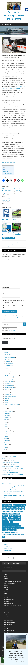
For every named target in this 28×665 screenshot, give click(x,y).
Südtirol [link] (7, 413)
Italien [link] (5, 408)
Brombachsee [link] (5, 509)
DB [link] (19, 509)
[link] (14, 2)
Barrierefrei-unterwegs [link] (9, 583)
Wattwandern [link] (20, 534)
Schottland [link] (6, 440)
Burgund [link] (7, 400)
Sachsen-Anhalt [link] (9, 385)
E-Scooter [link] (11, 511)
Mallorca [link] (7, 444)
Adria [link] (3, 505)
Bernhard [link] (16, 60)
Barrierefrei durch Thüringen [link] (11, 488)
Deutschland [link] (7, 354)
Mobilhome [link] (5, 519)
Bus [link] (22, 60)
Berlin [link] (6, 368)
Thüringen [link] (7, 389)
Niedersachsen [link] (8, 378)
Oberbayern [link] (9, 365)
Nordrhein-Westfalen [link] (10, 379)
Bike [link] (6, 426)
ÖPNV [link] (3, 536)
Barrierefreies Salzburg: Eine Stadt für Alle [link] (12, 474)
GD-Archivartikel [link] (8, 611)
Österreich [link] (6, 436)
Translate (13, 330)
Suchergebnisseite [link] (8, 603)
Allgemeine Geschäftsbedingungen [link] (12, 605)
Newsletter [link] (6, 601)
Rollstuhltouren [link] (8, 432)
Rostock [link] (4, 528)
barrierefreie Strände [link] (7, 507)
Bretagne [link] (7, 398)
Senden (5, 343)
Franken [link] (8, 361)
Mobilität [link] (6, 419)
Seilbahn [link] (7, 434)
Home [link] (5, 574)
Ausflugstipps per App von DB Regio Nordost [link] (14, 246)
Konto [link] (5, 618)
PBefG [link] (13, 237)
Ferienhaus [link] (5, 513)
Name (4, 281)
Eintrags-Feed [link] (7, 546)
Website (4, 294)
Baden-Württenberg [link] (10, 357)
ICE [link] (9, 517)
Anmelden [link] (6, 544)
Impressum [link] (6, 597)
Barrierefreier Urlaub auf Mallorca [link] (12, 489)
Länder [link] (5, 576)
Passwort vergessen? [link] (9, 620)
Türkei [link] (5, 447)
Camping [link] (15, 509)
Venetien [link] (7, 417)
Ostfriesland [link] (5, 521)
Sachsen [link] (7, 383)
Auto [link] (6, 422)
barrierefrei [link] (22, 505)
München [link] (17, 519)
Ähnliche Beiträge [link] (8, 173)
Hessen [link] (6, 374)
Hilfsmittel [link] (7, 430)
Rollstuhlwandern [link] (16, 526)
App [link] (7, 505)
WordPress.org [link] (7, 550)
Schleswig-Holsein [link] (9, 387)
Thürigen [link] (12, 534)
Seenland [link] (21, 528)
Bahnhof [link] (15, 505)
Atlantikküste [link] (8, 394)
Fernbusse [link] (7, 237)
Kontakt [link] (6, 585)
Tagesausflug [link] (5, 534)
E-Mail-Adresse (6, 287)
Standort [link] (6, 607)
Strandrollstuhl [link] (11, 530)
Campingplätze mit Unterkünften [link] (13, 581)
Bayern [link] (6, 359)
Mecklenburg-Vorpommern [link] (11, 376)
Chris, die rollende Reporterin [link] (11, 472)
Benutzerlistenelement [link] (9, 630)
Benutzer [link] (6, 628)
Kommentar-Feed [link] (8, 548)
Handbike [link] (4, 517)
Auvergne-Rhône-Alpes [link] (10, 396)
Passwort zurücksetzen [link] (9, 622)
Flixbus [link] (17, 513)
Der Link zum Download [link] (8, 162)
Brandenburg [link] (8, 370)
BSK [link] (3, 237)
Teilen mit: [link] (5, 171)
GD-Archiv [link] (6, 609)
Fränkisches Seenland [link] (14, 515)
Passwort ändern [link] (8, 624)
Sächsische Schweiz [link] (7, 532)
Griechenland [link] (7, 407)
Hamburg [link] (7, 372)
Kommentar (5, 260)
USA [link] (5, 449)
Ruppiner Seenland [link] (12, 528)
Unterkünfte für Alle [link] (9, 599)
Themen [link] (6, 578)
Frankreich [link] (6, 392)
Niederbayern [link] (9, 363)
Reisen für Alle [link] (6, 526)
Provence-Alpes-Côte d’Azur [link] (12, 404)
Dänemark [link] (6, 352)
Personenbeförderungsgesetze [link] (10, 524)
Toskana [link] (7, 415)
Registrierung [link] (7, 615)
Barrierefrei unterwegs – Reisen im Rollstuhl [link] (14, 15)
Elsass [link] (6, 402)
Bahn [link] (6, 424)
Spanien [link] (6, 442)
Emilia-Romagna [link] (9, 411)
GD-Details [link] (6, 613)
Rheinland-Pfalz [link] (9, 381)
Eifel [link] (17, 511)
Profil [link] (5, 626)
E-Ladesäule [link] (5, 511)
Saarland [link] (6, 438)
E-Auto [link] (23, 509)
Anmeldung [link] (6, 617)
